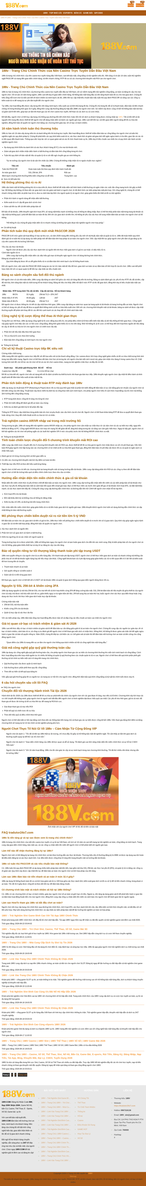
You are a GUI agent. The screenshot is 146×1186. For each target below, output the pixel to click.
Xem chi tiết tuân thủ (12, 179)
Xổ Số (80, 1138)
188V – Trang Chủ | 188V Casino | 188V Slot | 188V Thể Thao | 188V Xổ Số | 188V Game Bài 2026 (53, 1041)
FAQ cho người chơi (12, 687)
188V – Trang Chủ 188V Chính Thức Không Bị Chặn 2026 (56, 1143)
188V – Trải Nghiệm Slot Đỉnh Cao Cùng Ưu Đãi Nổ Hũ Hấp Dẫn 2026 (39, 991)
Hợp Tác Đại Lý (84, 1134)
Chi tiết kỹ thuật (10, 228)
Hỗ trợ (80, 1116)
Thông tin (81, 1112)
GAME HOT (82, 1129)
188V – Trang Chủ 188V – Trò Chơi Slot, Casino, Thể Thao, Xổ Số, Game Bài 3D (44, 929)
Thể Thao (81, 1103)
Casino (80, 1120)
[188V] (16, 5)
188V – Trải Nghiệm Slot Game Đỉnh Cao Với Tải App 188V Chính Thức (40, 915)
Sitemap (73, 1176)
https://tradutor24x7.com (124, 1106)
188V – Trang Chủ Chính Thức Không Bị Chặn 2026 (56, 1156)
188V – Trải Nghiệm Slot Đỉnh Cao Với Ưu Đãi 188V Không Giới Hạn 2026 (56, 1152)
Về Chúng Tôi (83, 1098)
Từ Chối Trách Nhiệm (86, 1107)
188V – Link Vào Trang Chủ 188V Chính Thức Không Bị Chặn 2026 (37, 959)
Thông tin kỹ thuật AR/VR (14, 437)
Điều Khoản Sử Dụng (86, 1125)
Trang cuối (22, 1075)
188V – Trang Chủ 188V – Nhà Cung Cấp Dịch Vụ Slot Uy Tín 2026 (37, 942)
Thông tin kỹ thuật (11, 345)
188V (120, 117)
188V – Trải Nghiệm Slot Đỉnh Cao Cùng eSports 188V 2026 (33, 1024)
